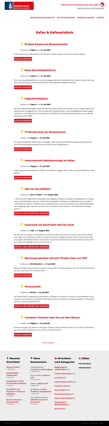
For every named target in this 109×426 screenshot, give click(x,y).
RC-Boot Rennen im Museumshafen (46, 44)
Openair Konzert (13, 367)
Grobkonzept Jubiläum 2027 (42, 17)
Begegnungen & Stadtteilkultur (60, 368)
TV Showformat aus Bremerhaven (45, 131)
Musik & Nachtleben (62, 394)
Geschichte (58, 378)
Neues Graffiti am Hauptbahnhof (40, 390)
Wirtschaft (58, 409)
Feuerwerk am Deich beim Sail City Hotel (49, 224)
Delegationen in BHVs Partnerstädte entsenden (16, 382)
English (101, 423)
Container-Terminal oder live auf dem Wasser (52, 317)
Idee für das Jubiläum (38, 188)
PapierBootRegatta (36, 98)
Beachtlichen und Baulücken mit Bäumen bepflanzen (15, 391)
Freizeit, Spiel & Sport (63, 373)
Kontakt (100, 17)
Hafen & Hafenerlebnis (63, 382)
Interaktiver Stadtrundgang (41, 369)
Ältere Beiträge (48, 342)
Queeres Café (42, 383)
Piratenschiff (33, 286)
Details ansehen (23, 59)
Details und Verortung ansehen (31, 213)
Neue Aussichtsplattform (40, 70)
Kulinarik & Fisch (61, 386)
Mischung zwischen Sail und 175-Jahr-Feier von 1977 (56, 258)
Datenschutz (93, 423)
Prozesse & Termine (85, 17)
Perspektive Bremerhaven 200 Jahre (80, 5)
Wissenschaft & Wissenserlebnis (60, 403)
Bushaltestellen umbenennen (12, 374)
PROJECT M (9, 423)
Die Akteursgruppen (66, 17)
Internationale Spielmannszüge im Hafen (50, 160)
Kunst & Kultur (60, 390)
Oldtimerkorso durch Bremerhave (39, 401)
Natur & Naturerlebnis (63, 398)
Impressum (85, 423)
